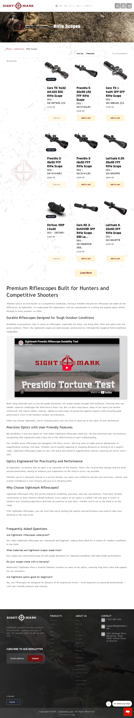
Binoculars (52, 635)
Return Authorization (80, 661)
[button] (59, 6)
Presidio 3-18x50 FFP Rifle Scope (54, 162)
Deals (51, 657)
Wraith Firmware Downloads (81, 680)
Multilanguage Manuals (80, 669)
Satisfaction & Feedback (80, 665)
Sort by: (80, 53)
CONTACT (106, 616)
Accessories (52, 650)
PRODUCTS (56, 616)
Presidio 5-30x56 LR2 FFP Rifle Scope (84, 93)
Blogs (77, 627)
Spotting (51, 631)
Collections (19, 49)
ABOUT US (81, 616)
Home (9, 49)
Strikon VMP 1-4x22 (55, 227)
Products (61, 5)
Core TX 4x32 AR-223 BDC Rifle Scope (56, 91)
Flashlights (52, 642)
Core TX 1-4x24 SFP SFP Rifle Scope (115, 91)
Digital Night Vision (53, 620)
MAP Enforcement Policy (80, 684)
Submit (35, 658)
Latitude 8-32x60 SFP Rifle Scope (113, 228)
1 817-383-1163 (113, 619)
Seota (73, 714)
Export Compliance (79, 635)
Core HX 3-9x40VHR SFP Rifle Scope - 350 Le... (86, 230)
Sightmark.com (65, 711)
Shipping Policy (78, 646)
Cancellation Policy (79, 642)
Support (77, 631)
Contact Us (78, 620)
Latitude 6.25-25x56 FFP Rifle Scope (115, 162)
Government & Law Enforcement (82, 672)
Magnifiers (52, 627)
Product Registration (79, 657)
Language (10, 696)
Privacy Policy (78, 676)
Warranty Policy (78, 650)
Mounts (51, 646)
